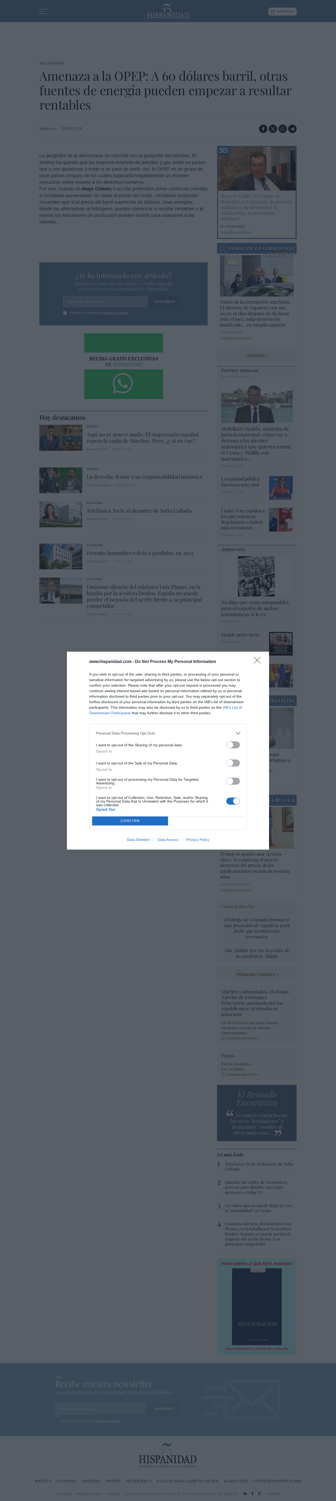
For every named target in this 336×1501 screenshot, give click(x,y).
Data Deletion (138, 840)
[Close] (259, 662)
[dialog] (168, 751)
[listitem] (168, 733)
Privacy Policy (197, 840)
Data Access (168, 840)
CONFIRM (130, 821)
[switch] (233, 744)
